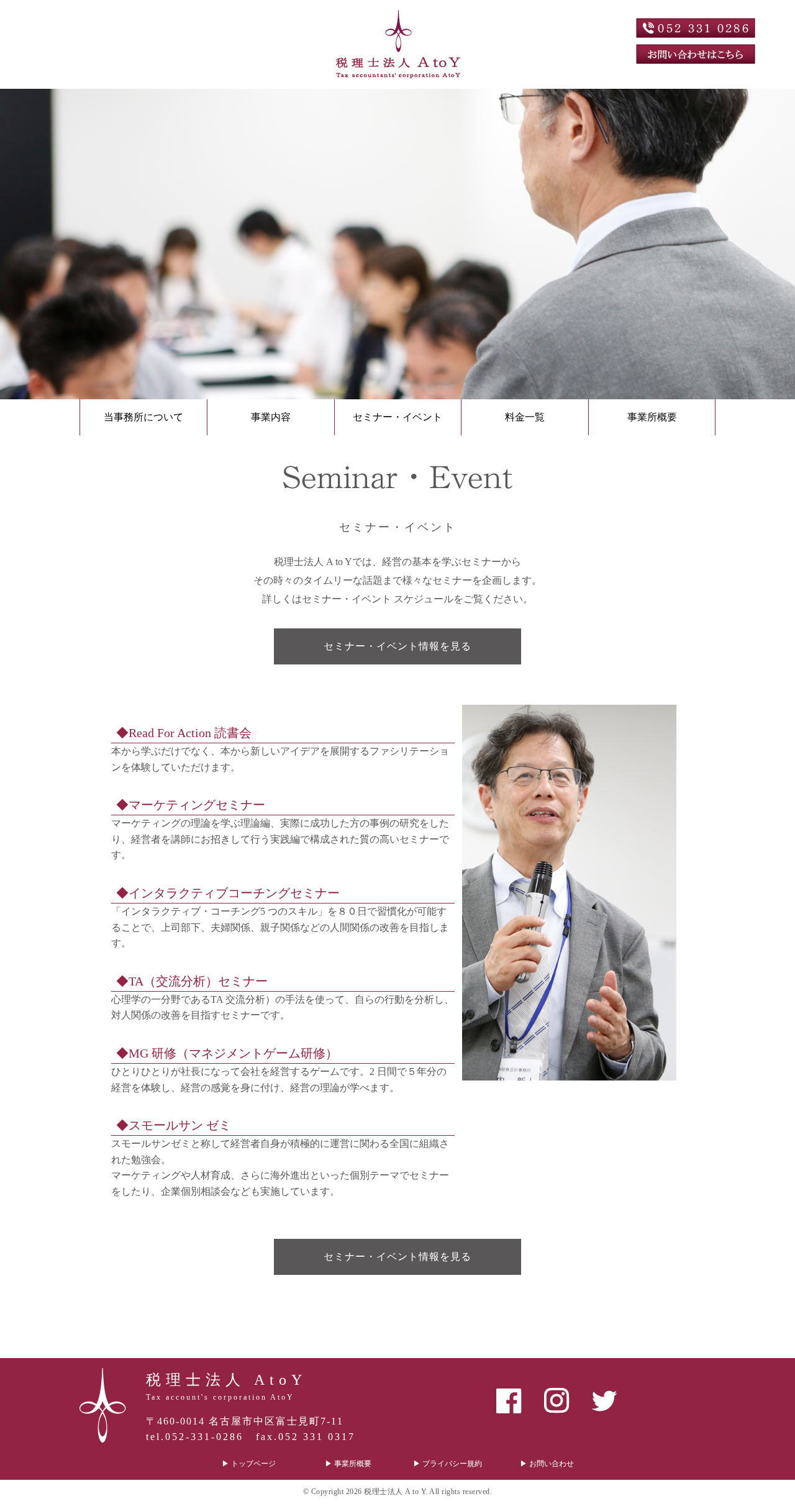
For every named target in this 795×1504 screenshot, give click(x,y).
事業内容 (271, 417)
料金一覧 (525, 417)
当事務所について (143, 417)
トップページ (253, 1463)
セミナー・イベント (397, 417)
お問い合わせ (551, 1463)
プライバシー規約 (452, 1463)
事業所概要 (652, 417)
